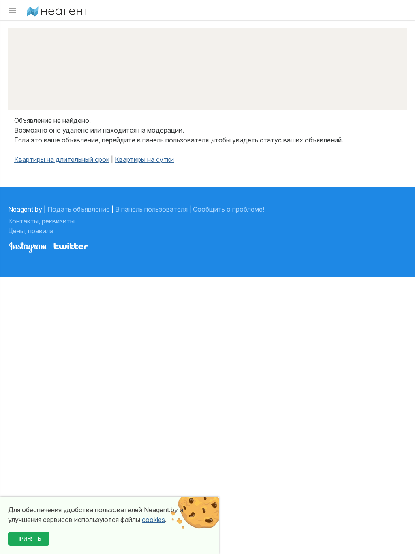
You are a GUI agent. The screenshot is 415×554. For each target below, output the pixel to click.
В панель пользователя (151, 209)
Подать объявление (78, 209)
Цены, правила (31, 231)
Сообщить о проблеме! (228, 209)
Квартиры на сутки (144, 159)
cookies (153, 519)
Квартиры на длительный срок (61, 159)
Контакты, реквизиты (42, 221)
